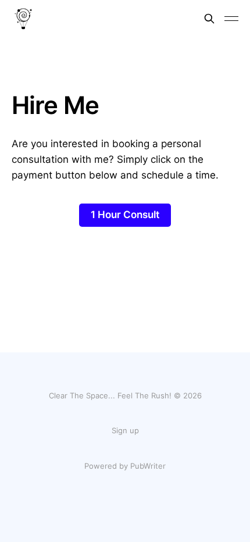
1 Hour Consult (125, 214)
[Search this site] (209, 18)
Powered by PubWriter (125, 465)
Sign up (125, 430)
